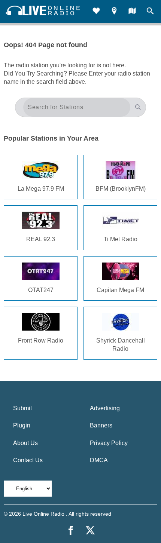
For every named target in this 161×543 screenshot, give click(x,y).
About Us (25, 443)
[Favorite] (96, 11)
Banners (101, 425)
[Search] (150, 11)
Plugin (21, 425)
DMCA (99, 460)
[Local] (114, 11)
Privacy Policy (109, 443)
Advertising (105, 408)
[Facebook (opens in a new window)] (71, 530)
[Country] (132, 11)
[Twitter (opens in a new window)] (90, 530)
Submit (22, 408)
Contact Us (28, 460)
